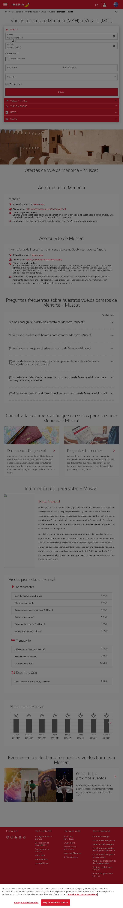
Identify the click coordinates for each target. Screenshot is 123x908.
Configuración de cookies (26, 902)
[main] (61, 896)
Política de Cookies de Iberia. (82, 894)
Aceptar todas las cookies (55, 902)
